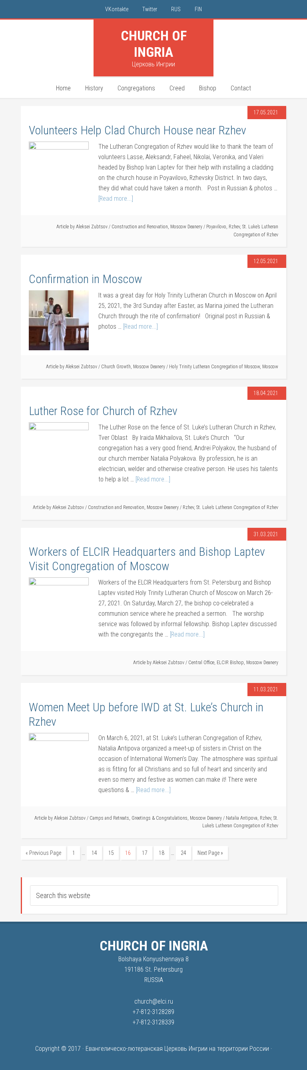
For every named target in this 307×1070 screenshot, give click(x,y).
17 (145, 853)
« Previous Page (43, 853)
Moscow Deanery (186, 227)
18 (161, 853)
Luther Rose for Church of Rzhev (103, 411)
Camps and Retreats (109, 818)
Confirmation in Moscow (85, 279)
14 (94, 853)
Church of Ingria (154, 44)
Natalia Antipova (241, 818)
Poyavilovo (216, 227)
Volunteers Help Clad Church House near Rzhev (137, 130)
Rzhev (234, 227)
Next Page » (210, 853)
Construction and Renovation (140, 227)
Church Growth (116, 366)
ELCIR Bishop (230, 662)
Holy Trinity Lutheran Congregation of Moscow (214, 366)
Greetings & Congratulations (159, 818)
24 (183, 853)
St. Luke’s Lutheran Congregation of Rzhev (237, 507)
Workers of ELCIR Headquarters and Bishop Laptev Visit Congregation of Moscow (147, 559)
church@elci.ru (153, 1001)
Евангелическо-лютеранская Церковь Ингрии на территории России (177, 1048)
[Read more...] (115, 198)
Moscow (270, 366)
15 (111, 853)
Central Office (201, 662)
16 (128, 853)
